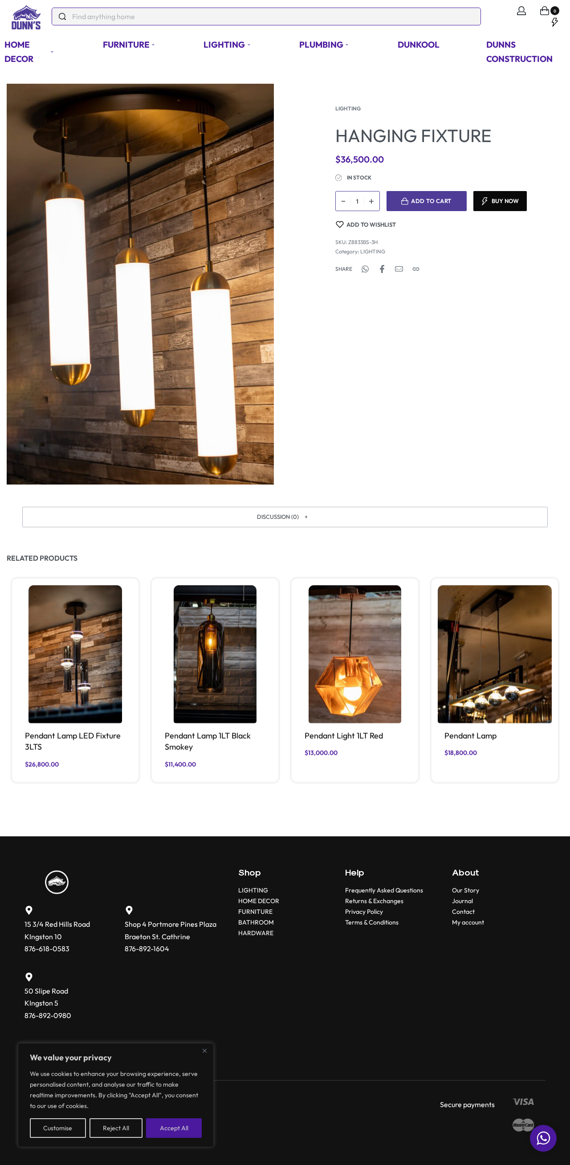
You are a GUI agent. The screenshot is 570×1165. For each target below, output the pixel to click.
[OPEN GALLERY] (140, 284)
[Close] (204, 1050)
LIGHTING (348, 108)
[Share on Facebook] (382, 269)
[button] (285, 517)
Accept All (174, 1128)
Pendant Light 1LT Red (344, 735)
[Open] (555, 21)
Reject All (116, 1128)
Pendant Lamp (470, 735)
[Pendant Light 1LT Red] (355, 654)
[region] (116, 1095)
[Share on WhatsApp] (365, 269)
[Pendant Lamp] (494, 654)
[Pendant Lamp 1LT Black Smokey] (215, 654)
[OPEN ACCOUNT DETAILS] (521, 11)
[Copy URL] (416, 269)
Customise (57, 1128)
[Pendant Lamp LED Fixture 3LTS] (75, 654)
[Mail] (399, 269)
